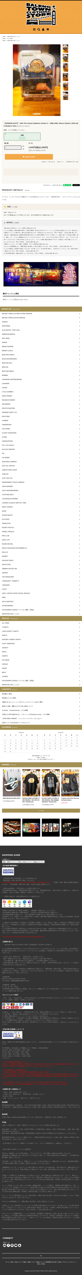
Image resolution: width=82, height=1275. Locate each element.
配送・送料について (29, 1262)
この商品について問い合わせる (48, 161)
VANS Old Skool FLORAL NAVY (11, 798)
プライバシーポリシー (68, 1262)
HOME (4, 36)
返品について (61, 161)
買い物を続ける (47, 185)
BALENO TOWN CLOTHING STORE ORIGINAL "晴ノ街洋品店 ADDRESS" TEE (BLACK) (50, 800)
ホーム (8, 1262)
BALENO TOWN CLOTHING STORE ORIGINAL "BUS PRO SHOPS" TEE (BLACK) (31, 800)
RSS (38, 1264)
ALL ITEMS (10, 38)
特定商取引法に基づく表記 (72, 161)
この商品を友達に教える (56, 185)
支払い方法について (16, 1262)
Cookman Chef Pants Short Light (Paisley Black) (70, 799)
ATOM (43, 1264)
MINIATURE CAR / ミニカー (13, 36)
